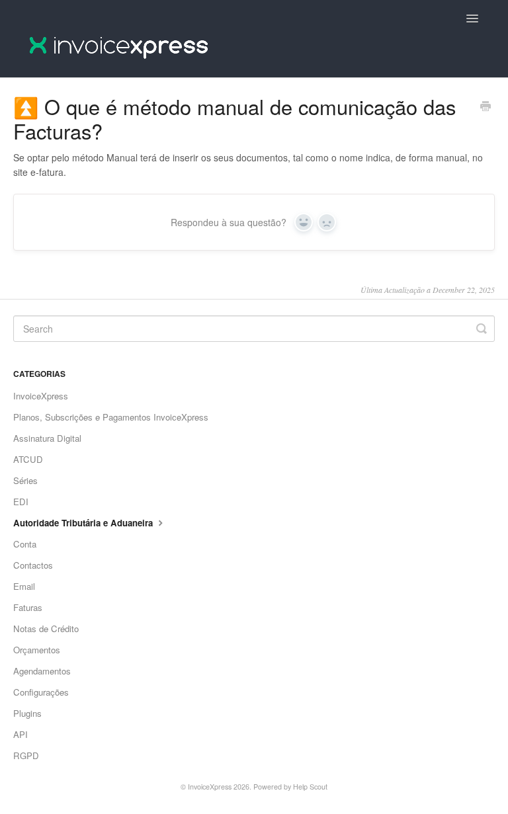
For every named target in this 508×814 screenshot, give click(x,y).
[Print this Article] (485, 107)
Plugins (27, 713)
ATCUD (28, 459)
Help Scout (310, 787)
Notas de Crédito (46, 628)
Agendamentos (42, 671)
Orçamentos (36, 649)
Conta (24, 544)
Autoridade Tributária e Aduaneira (84, 522)
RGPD (26, 755)
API (20, 734)
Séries (25, 480)
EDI (20, 501)
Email (24, 586)
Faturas (27, 607)
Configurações (41, 692)
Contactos (33, 565)
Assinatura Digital (47, 438)
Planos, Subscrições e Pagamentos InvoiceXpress (110, 417)
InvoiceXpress (40, 395)
